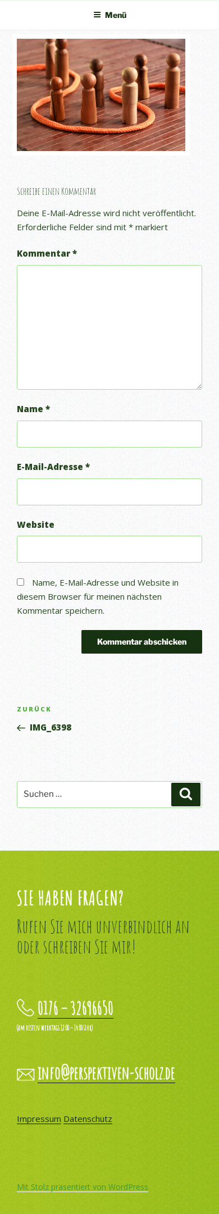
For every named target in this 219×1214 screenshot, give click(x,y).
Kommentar (47, 253)
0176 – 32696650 (75, 1008)
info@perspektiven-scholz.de (106, 1072)
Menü (115, 15)
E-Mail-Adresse (53, 466)
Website (35, 524)
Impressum (39, 1118)
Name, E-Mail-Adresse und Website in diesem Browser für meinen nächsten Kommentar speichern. (98, 596)
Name (33, 408)
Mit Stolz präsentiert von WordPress (82, 1186)
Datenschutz (87, 1118)
